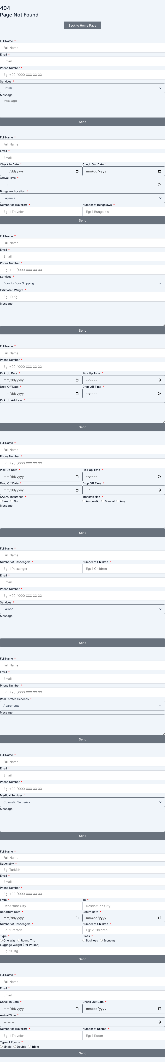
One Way (9, 940)
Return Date (90, 912)
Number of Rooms (94, 1028)
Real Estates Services (15, 699)
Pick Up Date (9, 373)
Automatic (92, 501)
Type (3, 936)
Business (92, 940)
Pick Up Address (11, 400)
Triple (35, 1046)
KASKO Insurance (12, 496)
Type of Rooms (10, 1042)
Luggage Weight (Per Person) (19, 945)
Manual (109, 501)
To (84, 899)
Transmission (91, 496)
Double (21, 1046)
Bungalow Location (13, 191)
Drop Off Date (9, 386)
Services (6, 81)
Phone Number (10, 68)
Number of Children (95, 562)
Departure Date (10, 912)
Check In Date (10, 164)
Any (122, 501)
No (16, 501)
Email (4, 54)
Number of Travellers (14, 204)
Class (86, 936)
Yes (5, 501)
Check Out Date (93, 164)
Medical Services (12, 795)
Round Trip (28, 940)
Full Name (7, 41)
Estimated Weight (12, 290)
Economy (109, 940)
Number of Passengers (15, 562)
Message (6, 95)
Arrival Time (8, 177)
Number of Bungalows (97, 204)
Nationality (7, 863)
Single (7, 1046)
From (3, 899)
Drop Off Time (92, 386)
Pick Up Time (91, 373)
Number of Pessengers (15, 924)
